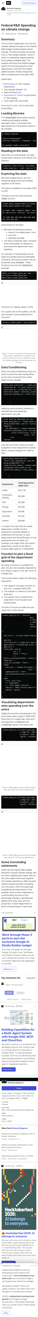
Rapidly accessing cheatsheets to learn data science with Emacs (17, 1147)
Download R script (9, 105)
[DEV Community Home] (8, 3)
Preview (20, 993)
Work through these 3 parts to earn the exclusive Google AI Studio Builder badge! (17, 940)
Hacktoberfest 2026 (13, 1248)
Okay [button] (6, 1313)
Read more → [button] (9, 969)
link (25, 89)
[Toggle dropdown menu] (35, 912)
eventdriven (23, 34)
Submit (9, 993)
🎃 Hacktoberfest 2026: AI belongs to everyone (18, 1235)
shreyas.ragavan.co (26, 13)
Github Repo (9, 84)
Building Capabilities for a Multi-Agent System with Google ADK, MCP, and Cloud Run (18, 1035)
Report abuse (26, 999)
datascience (10, 34)
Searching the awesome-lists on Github (17, 1157)
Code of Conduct (13, 999)
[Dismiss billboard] (34, 1265)
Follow (19, 1088)
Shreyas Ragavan (14, 8)
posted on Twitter (15, 95)
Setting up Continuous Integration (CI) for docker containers (18, 1136)
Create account (29, 3)
